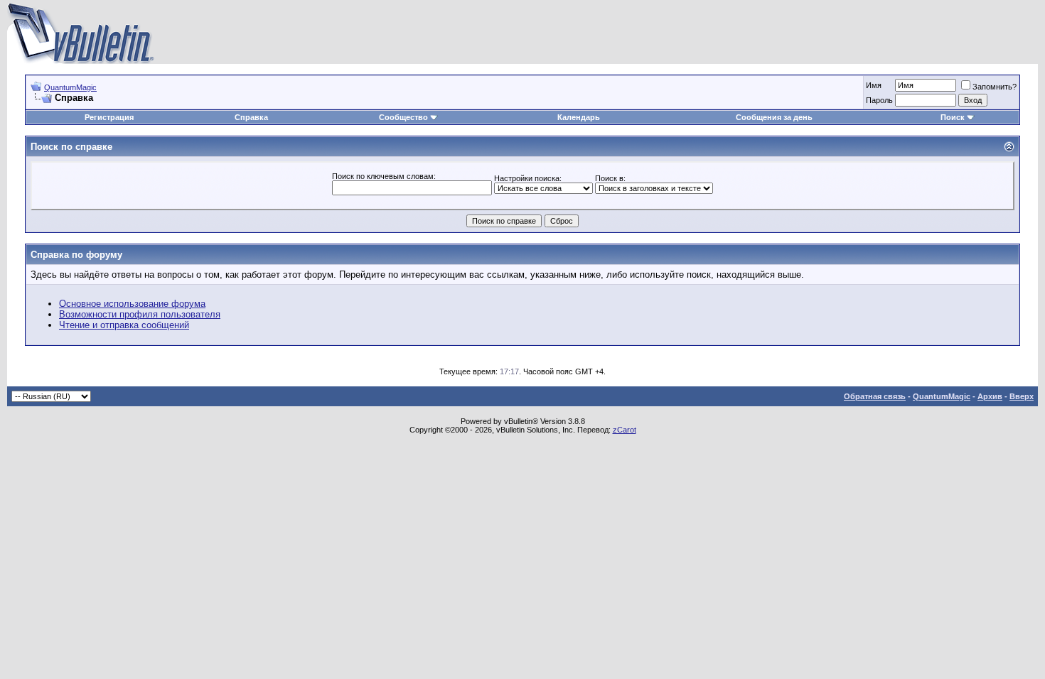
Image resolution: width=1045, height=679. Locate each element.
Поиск (952, 117)
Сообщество (403, 117)
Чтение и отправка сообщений (124, 325)
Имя (873, 85)
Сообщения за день (774, 117)
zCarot (624, 429)
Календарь (578, 117)
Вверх (1021, 396)
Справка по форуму (76, 254)
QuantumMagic (70, 87)
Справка (251, 117)
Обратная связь (875, 396)
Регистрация (109, 117)
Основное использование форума (132, 303)
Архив (989, 396)
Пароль (879, 100)
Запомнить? (994, 86)
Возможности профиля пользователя (139, 314)
